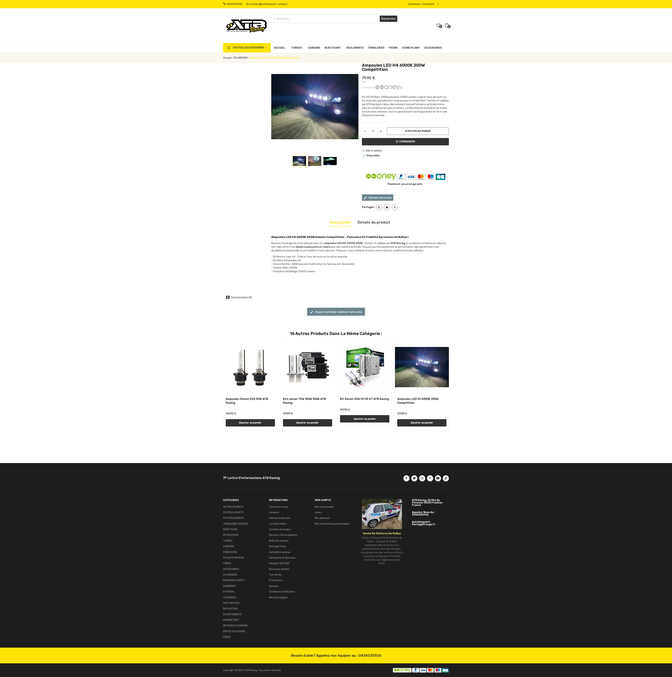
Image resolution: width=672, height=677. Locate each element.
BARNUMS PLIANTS (233, 580)
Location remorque (279, 529)
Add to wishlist (374, 150)
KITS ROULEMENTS (233, 518)
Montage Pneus (277, 546)
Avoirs (318, 512)
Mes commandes (324, 506)
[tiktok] (446, 478)
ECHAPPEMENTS (232, 614)
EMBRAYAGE (230, 552)
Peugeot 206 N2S (279, 563)
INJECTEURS (230, 529)
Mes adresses (322, 518)
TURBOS (228, 540)
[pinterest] (430, 478)
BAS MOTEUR (230, 608)
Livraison (274, 512)
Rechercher (388, 18)
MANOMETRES (231, 620)
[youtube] (438, 478)
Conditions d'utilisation (282, 591)
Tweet (387, 207)
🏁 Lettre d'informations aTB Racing (251, 478)
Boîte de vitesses (279, 540)
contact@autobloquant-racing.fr (269, 4)
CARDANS (228, 546)
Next (352, 107)
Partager (379, 207)
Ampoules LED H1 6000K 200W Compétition (418, 400)
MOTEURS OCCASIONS (235, 625)
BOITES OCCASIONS (234, 631)
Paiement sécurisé (279, 518)
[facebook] (406, 478)
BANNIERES (229, 586)
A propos (274, 586)
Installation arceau (279, 552)
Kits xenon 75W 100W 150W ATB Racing (304, 400)
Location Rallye (277, 523)
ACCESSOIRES (231, 569)
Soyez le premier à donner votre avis (338, 312)
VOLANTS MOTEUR (233, 557)
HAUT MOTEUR (231, 603)
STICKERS (228, 591)
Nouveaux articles (279, 569)
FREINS (227, 563)
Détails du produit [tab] (374, 222)
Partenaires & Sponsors (282, 557)
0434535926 (235, 4)
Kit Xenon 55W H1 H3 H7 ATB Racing (364, 399)
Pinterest (395, 207)
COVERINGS (229, 597)
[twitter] (414, 478)
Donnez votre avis (380, 197)
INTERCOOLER (231, 535)
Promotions (275, 580)
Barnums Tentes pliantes (283, 535)
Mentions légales (278, 597)
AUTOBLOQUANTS (233, 506)
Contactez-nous (278, 506)
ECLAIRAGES (230, 574)
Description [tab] (340, 222)
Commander (407, 141)
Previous (277, 107)
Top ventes (275, 574)
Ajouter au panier (418, 131)
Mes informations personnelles (332, 523)
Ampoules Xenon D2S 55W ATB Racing (247, 400)
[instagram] (422, 478)
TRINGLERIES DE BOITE (235, 523)
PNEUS (227, 637)
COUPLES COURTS (233, 512)
